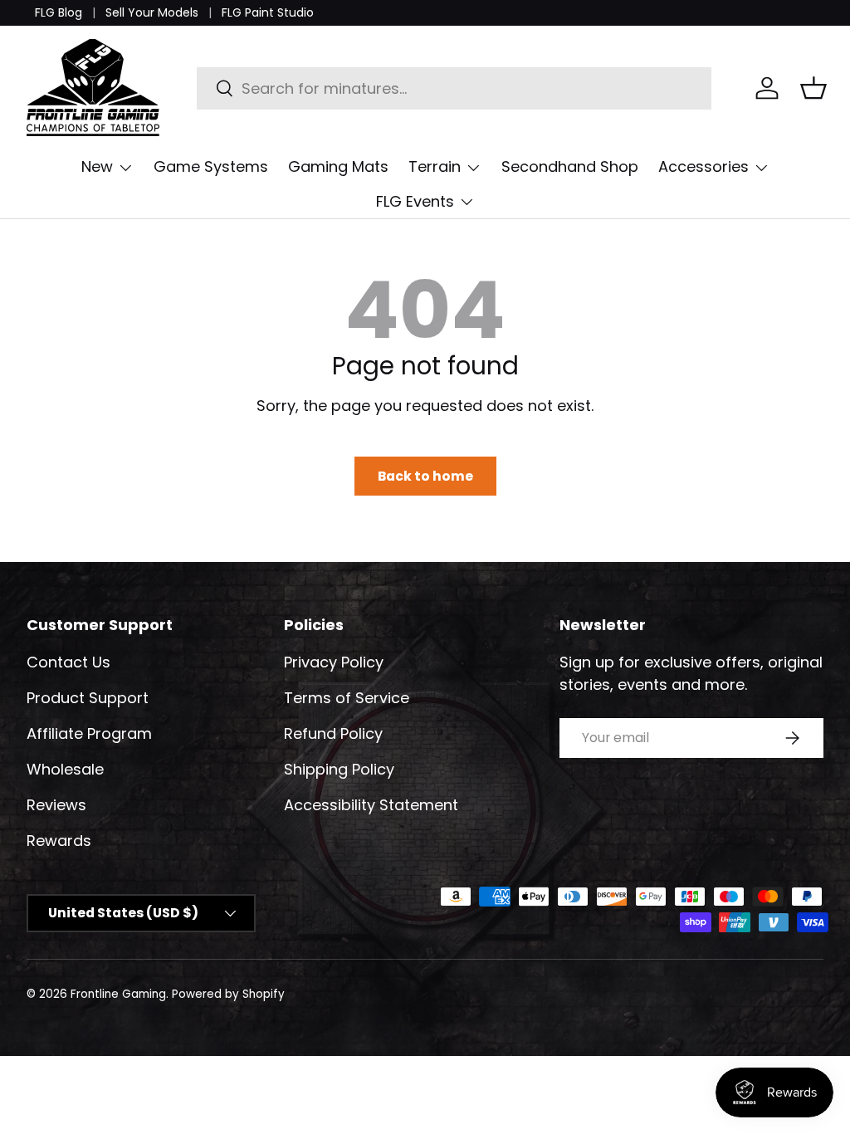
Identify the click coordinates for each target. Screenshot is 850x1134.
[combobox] (454, 88)
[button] (813, 88)
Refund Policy (333, 733)
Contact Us (68, 662)
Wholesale (65, 769)
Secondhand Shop (569, 166)
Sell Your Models (151, 12)
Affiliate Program (89, 733)
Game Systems (211, 166)
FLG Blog (58, 12)
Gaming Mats (338, 166)
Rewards (59, 840)
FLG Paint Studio (268, 12)
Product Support (88, 697)
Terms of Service (346, 697)
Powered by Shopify (228, 994)
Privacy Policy (333, 662)
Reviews (56, 804)
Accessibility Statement (371, 804)
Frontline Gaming (118, 994)
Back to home (425, 476)
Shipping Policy (339, 769)
